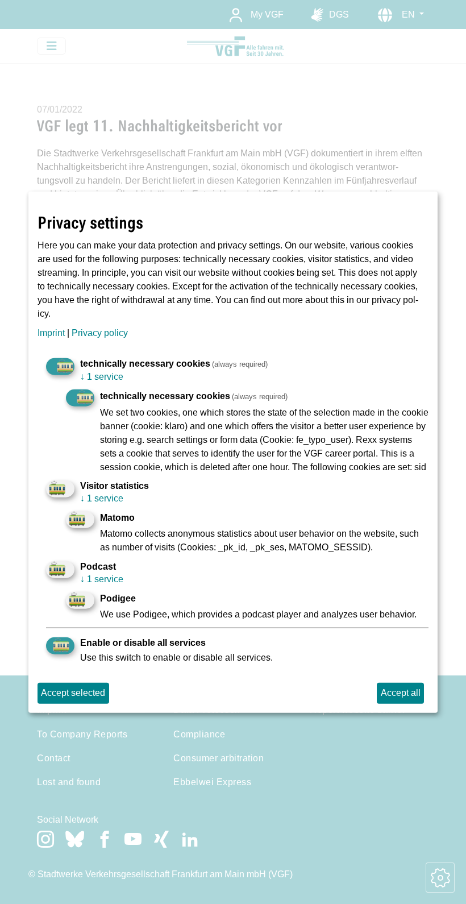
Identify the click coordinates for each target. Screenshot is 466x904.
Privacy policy (100, 333)
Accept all (401, 693)
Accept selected (73, 693)
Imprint (51, 333)
